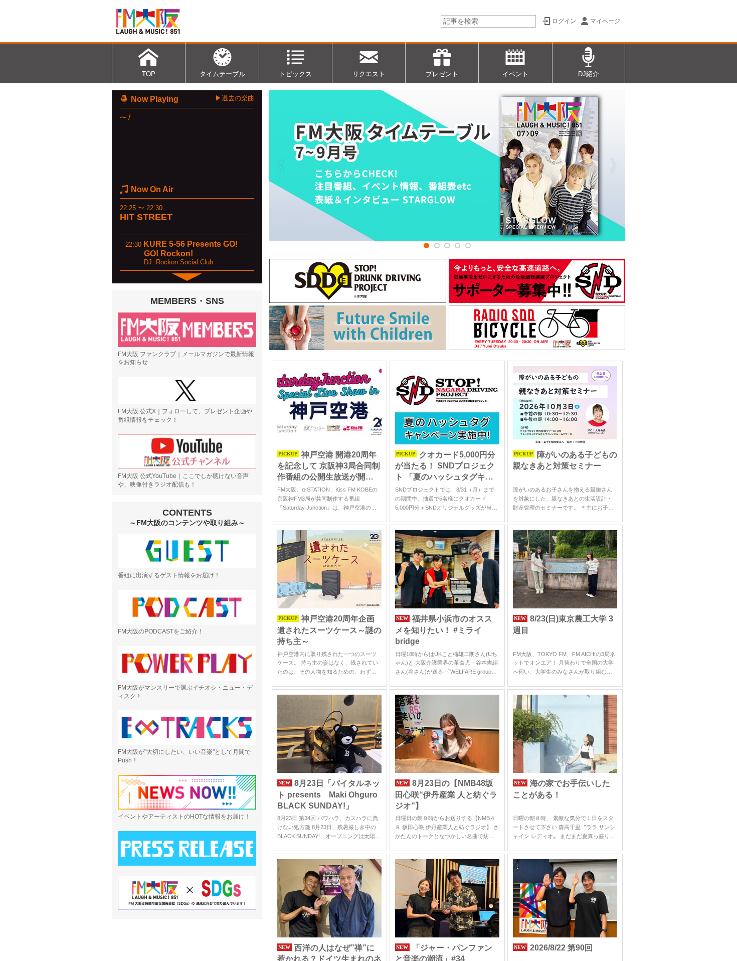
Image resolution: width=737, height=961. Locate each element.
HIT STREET (146, 217)
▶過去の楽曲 (234, 98)
